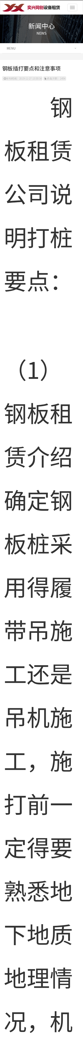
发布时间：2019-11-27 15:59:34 (24, 78)
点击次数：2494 (56, 78)
